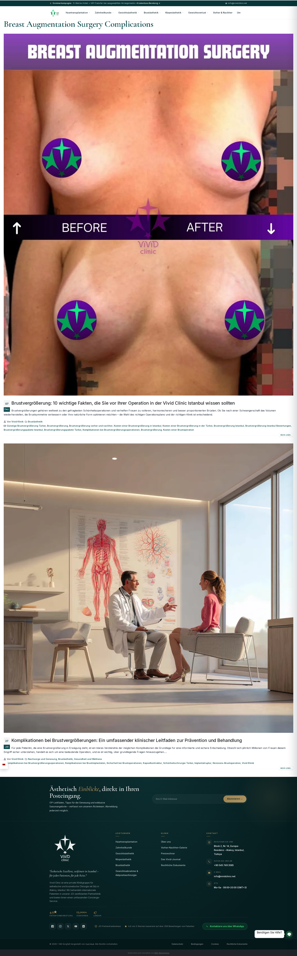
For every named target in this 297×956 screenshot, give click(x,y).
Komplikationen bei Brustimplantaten (85, 763)
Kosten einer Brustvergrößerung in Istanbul (137, 425)
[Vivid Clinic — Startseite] (54, 13)
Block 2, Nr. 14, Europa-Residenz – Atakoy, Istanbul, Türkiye (229, 850)
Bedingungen (197, 944)
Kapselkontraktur (152, 763)
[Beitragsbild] (148, 214)
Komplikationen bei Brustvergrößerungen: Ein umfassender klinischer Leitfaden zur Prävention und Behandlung (126, 740)
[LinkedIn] (83, 926)
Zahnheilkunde (103, 12)
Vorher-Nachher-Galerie (174, 847)
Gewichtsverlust (197, 12)
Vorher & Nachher (222, 12)
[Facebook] (53, 926)
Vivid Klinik (17, 421)
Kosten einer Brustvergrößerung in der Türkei (188, 425)
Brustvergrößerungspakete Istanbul (23, 429)
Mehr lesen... (286, 435)
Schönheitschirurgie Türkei (178, 763)
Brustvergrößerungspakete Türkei (62, 429)
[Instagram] (60, 926)
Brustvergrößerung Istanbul (229, 425)
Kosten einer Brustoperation (178, 429)
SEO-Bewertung (161, 953)
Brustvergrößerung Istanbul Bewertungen (268, 425)
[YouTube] (76, 926)
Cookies (215, 944)
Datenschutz (177, 944)
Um (238, 12)
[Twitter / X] (68, 926)
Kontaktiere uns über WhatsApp (227, 926)
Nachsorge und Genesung (42, 759)
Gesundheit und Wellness (88, 759)
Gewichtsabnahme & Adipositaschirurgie (127, 873)
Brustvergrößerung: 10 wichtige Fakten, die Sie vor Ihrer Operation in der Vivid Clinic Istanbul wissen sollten (123, 403)
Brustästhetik (151, 12)
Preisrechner (168, 853)
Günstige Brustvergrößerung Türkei (26, 425)
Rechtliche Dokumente (173, 865)
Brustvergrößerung (57, 425)
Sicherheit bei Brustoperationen (124, 763)
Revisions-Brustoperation (227, 763)
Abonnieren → (235, 799)
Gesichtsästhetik (127, 12)
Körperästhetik (173, 12)
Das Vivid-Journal (171, 859)
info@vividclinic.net (224, 876)
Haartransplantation (77, 12)
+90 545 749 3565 (224, 865)
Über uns (166, 841)
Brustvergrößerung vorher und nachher (91, 425)
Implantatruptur (202, 763)
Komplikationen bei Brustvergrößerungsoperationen (111, 429)
